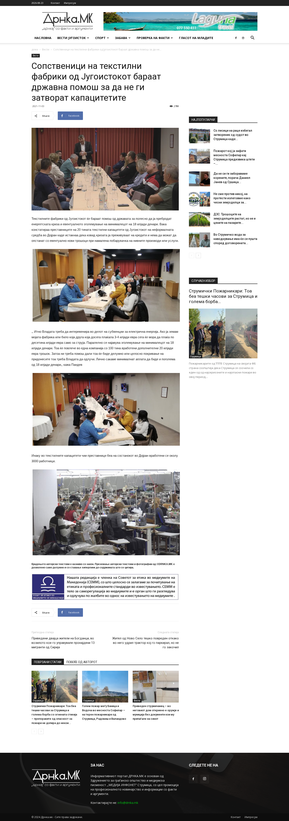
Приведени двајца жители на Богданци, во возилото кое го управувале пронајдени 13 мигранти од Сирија (63, 642)
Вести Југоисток (71, 38)
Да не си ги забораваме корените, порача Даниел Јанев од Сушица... (231, 178)
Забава (121, 38)
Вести (45, 49)
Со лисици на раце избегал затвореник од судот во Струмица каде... (232, 135)
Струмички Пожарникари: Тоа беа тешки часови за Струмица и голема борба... (223, 296)
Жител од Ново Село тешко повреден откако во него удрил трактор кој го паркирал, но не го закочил (145, 642)
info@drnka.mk (128, 803)
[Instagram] (243, 38)
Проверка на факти (153, 38)
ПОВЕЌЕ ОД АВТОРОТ (81, 662)
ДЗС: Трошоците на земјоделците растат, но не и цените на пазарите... (234, 218)
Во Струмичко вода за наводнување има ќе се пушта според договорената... (235, 239)
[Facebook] (236, 38)
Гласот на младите (196, 38)
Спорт (100, 38)
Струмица (38, 700)
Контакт (55, 2)
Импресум (70, 2)
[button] (252, 38)
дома (35, 49)
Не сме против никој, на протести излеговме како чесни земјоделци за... (231, 198)
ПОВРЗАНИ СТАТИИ (47, 662)
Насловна (42, 38)
